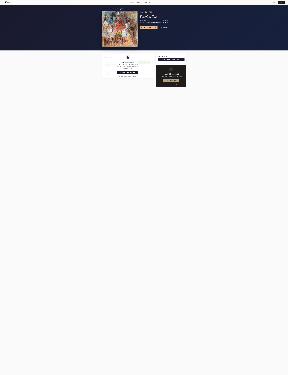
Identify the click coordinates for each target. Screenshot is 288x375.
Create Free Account (172, 80)
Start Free (281, 2)
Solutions (139, 2)
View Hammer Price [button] (149, 27)
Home (103, 8)
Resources (147, 2)
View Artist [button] (166, 27)
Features (130, 2)
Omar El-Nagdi (118, 8)
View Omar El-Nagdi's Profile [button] (171, 59)
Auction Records (110, 8)
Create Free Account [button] (128, 72)
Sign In (134, 76)
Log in (274, 2)
